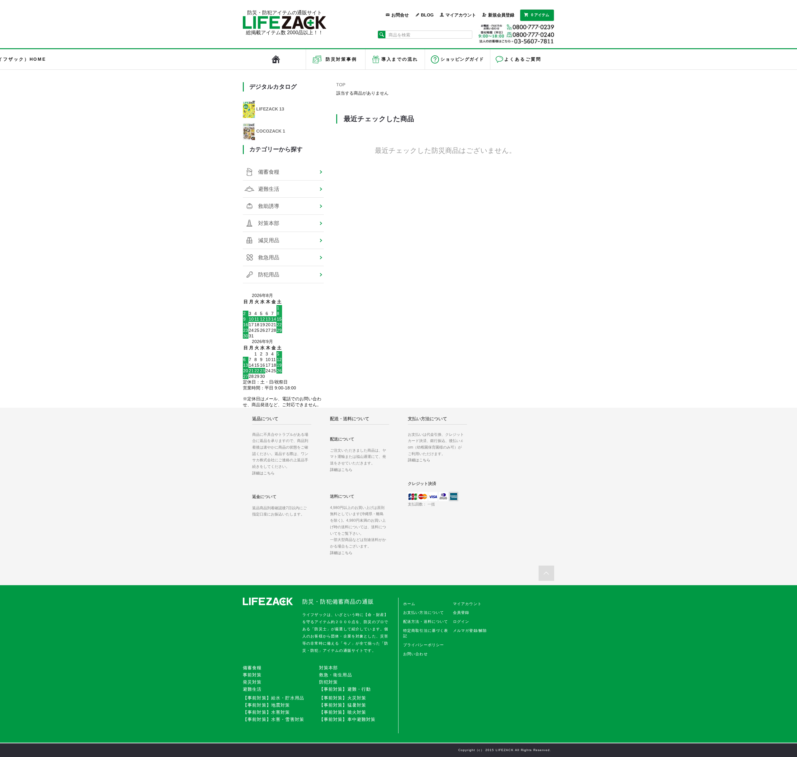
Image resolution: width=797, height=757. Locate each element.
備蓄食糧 (268, 172)
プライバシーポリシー (423, 645)
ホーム (409, 604)
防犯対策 (328, 681)
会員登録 (461, 612)
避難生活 (268, 189)
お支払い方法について (423, 612)
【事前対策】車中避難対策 (347, 719)
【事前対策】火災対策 (342, 697)
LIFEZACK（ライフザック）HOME (276, 59)
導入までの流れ (399, 59)
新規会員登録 (501, 14)
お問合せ (400, 14)
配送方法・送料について (425, 621)
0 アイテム (540, 15)
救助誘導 (268, 206)
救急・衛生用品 (335, 674)
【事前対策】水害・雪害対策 (273, 719)
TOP (340, 84)
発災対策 (252, 681)
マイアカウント (461, 14)
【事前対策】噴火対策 (342, 712)
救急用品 (268, 257)
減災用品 (268, 240)
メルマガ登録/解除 (470, 630)
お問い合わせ (415, 654)
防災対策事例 (341, 59)
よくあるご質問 (522, 59)
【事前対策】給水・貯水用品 (273, 697)
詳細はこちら (263, 473)
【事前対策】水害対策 (266, 712)
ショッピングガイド (462, 59)
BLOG (427, 14)
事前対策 (252, 674)
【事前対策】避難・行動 (345, 689)
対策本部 (268, 223)
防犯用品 (268, 274)
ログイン (461, 621)
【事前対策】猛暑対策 (342, 705)
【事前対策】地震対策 (266, 705)
